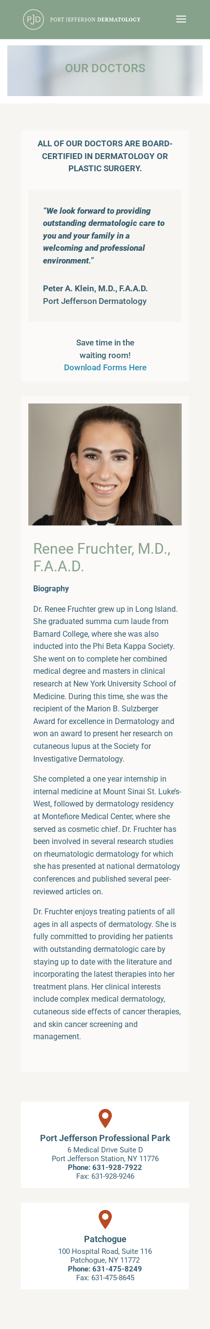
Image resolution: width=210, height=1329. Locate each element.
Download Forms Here (105, 367)
